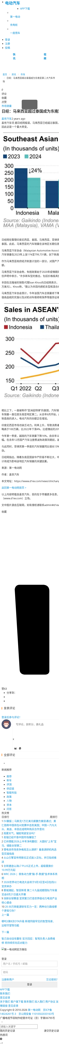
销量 (9, 106)
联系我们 (5, 993)
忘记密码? (51, 979)
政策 (9, 796)
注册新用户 (8, 979)
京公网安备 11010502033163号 (36, 1014)
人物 (9, 800)
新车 (9, 780)
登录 (29, 984)
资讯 (14, 74)
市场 (23, 74)
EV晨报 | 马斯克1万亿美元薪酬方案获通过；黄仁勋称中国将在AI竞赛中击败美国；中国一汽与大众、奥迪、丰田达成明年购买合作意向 (29, 825)
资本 (9, 805)
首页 (5, 74)
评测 (9, 784)
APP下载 (25, 8)
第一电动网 (34, 1010)
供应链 (10, 788)
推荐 (9, 776)
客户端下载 (17, 1001)
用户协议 (50, 1001)
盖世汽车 (7, 118)
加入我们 (40, 1001)
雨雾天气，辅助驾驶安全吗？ (20, 833)
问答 (9, 809)
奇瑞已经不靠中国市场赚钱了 (20, 837)
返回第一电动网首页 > (14, 487)
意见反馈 (5, 997)
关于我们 (5, 1001)
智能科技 (12, 792)
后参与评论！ (12, 717)
